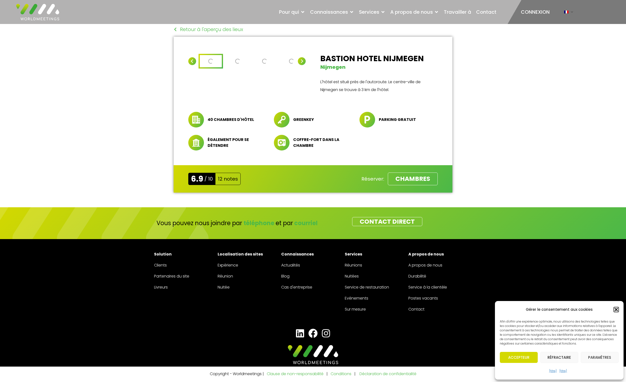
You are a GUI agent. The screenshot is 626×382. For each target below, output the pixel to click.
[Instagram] (326, 333)
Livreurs (161, 287)
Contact (416, 309)
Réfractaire (559, 357)
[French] (566, 13)
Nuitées (352, 276)
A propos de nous (425, 265)
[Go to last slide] (192, 61)
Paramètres (599, 357)
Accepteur (518, 357)
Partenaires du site (171, 276)
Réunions (353, 265)
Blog (285, 276)
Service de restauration (367, 287)
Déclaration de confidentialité (387, 374)
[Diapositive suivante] (302, 61)
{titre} (553, 371)
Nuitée (224, 287)
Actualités (290, 265)
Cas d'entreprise (296, 287)
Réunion (225, 276)
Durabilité (417, 276)
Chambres (412, 178)
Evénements (356, 298)
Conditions (341, 374)
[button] (616, 309)
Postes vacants (423, 298)
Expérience (228, 265)
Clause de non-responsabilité (295, 374)
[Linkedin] (299, 333)
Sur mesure (355, 309)
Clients (160, 265)
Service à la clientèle (427, 287)
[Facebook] (312, 333)
